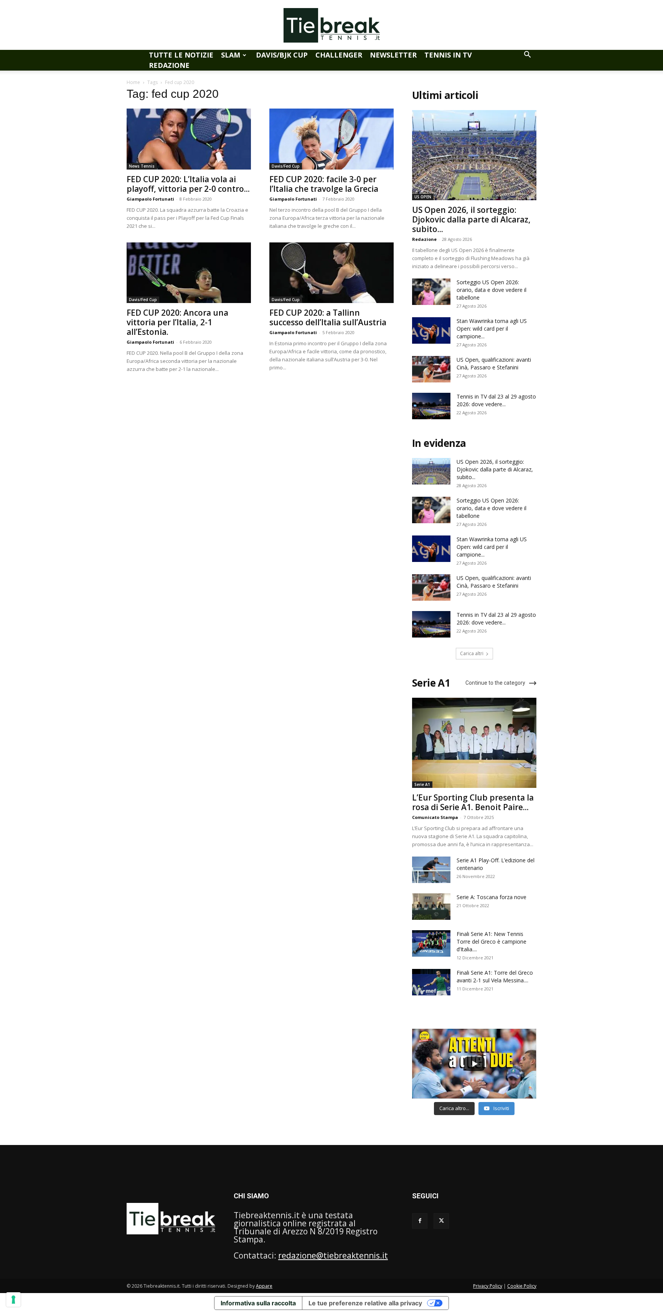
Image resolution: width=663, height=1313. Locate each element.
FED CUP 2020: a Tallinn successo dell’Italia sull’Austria (327, 317)
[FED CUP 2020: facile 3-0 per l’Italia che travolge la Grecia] (331, 139)
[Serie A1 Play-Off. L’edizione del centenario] (431, 870)
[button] (527, 54)
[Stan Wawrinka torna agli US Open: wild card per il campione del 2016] (431, 330)
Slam (230, 54)
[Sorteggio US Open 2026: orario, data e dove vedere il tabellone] (431, 291)
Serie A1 (422, 784)
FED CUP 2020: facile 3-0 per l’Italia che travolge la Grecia (323, 184)
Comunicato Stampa (435, 817)
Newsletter (393, 54)
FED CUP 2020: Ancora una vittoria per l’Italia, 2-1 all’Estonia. (177, 322)
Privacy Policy (487, 1286)
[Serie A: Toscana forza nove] (431, 906)
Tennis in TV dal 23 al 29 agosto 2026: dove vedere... (496, 400)
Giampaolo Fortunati (150, 199)
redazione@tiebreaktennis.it (333, 1255)
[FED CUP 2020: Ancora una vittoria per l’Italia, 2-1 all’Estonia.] (189, 272)
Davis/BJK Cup (282, 54)
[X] (441, 1221)
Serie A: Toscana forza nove (491, 897)
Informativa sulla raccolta (258, 1303)
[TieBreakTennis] (331, 25)
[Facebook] (419, 1221)
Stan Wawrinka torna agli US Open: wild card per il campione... (492, 328)
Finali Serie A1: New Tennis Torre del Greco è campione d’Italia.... (491, 941)
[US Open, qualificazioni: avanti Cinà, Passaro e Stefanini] (431, 369)
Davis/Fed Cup (286, 166)
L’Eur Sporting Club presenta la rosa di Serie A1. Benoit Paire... (473, 802)
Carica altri (471, 653)
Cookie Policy (521, 1286)
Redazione (169, 65)
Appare (264, 1286)
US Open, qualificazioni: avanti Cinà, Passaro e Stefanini (494, 363)
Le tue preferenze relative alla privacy (365, 1303)
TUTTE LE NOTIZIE (181, 54)
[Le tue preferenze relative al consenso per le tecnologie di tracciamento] (13, 1299)
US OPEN (422, 196)
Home (133, 82)
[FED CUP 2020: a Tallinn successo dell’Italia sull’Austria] (331, 272)
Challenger (338, 54)
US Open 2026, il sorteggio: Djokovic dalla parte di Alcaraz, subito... (471, 219)
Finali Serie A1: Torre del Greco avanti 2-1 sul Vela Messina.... (495, 976)
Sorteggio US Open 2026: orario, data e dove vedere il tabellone (491, 289)
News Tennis (142, 166)
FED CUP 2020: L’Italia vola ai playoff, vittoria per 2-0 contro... (188, 184)
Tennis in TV (448, 54)
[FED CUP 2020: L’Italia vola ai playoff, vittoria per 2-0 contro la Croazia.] (189, 139)
